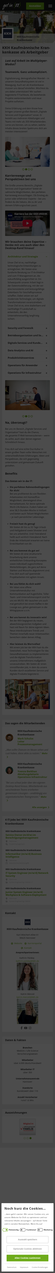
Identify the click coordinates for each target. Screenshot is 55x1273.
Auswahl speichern (27, 1239)
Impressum (24, 1267)
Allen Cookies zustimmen (27, 1258)
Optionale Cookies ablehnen (27, 1249)
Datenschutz (11, 1267)
